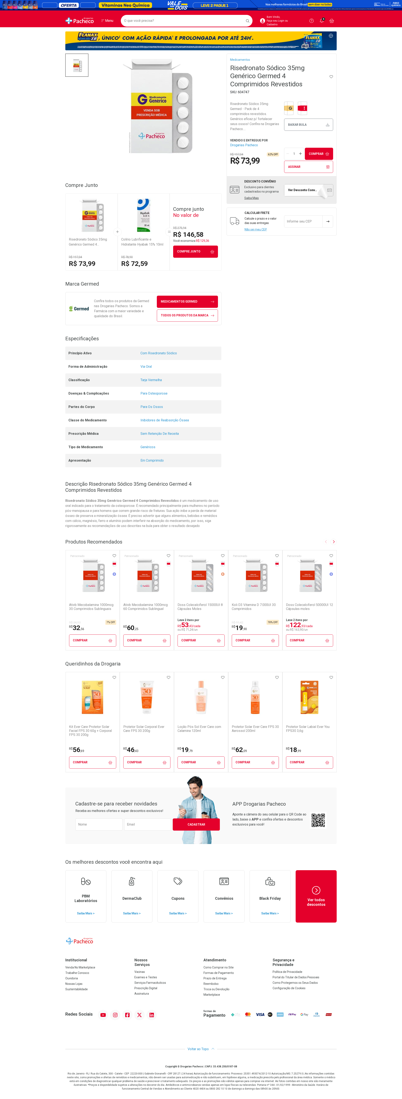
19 (239, 627)
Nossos (142, 962)
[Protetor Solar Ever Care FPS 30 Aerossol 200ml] (255, 697)
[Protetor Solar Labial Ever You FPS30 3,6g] (309, 697)
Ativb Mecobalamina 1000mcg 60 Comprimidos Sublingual (145, 607)
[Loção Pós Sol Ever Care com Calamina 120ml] (201, 697)
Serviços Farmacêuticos (150, 982)
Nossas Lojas (73, 983)
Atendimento (215, 960)
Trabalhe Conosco (77, 973)
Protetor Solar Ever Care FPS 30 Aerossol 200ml (255, 729)
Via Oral (146, 367)
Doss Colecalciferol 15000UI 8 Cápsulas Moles (200, 607)
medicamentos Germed (179, 301)
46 (130, 749)
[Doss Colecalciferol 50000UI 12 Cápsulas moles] (309, 575)
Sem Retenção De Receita (159, 434)
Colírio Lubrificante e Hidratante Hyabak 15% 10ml (142, 241)
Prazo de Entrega (215, 978)
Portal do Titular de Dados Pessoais (296, 977)
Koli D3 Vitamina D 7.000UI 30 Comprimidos (254, 607)
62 (239, 749)
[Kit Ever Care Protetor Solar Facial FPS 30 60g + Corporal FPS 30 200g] (92, 697)
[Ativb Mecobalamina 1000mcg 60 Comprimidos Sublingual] (146, 575)
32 (76, 627)
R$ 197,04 (75, 257)
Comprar (316, 153)
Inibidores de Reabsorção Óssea (164, 420)
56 (76, 749)
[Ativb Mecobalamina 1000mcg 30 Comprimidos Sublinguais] (92, 575)
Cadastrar (196, 824)
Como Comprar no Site (219, 967)
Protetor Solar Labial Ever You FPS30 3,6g (308, 729)
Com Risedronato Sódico (158, 353)
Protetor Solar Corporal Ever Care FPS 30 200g (143, 729)
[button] (76, 65)
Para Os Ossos (151, 407)
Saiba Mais (251, 198)
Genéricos (147, 447)
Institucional (76, 960)
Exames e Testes (145, 977)
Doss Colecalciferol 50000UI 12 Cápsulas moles (309, 607)
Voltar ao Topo (199, 1049)
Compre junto (188, 251)
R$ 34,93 (75, 622)
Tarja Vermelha (151, 380)
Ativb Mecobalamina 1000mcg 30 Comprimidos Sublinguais (91, 607)
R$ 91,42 (237, 622)
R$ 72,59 (134, 263)
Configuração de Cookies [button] (289, 988)
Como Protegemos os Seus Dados (295, 982)
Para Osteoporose (154, 393)
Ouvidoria (71, 978)
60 (130, 627)
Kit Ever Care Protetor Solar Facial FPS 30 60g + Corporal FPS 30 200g (90, 731)
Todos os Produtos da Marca (184, 315)
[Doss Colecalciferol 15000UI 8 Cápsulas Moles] (201, 575)
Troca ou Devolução (216, 989)
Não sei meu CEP (256, 229)
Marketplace (212, 994)
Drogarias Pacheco (244, 145)
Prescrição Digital (145, 988)
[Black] (201, 5)
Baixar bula (297, 124)
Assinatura (141, 993)
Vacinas (139, 971)
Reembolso (211, 983)
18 (293, 749)
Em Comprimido (152, 460)
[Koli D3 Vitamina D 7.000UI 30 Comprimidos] (255, 575)
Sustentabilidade (76, 989)
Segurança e (283, 962)
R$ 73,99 (82, 263)
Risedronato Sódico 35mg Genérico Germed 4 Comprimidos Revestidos (88, 242)
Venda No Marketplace (80, 967)
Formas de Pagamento (219, 973)
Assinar (294, 166)
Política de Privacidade (287, 971)
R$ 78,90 (127, 257)
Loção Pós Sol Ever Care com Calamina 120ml (199, 729)
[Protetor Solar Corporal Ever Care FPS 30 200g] (146, 697)
